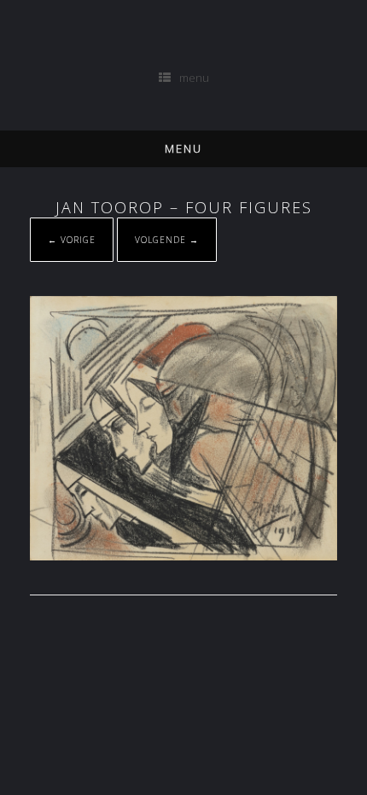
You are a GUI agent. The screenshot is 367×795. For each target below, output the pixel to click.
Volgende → (167, 240)
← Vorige (72, 240)
